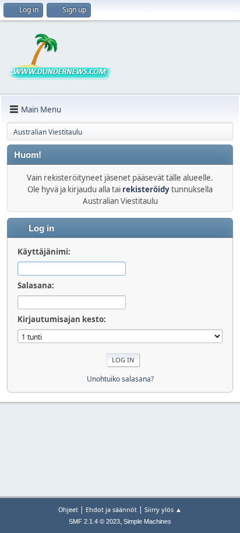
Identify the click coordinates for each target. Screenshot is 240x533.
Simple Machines (147, 521)
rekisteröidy (146, 189)
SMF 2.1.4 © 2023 (94, 521)
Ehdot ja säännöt (111, 509)
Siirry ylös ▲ (163, 509)
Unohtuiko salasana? (120, 379)
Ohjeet (68, 509)
